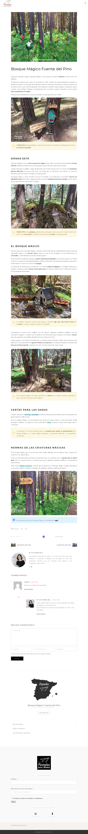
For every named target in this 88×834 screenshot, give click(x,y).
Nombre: (14, 779)
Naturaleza (16, 529)
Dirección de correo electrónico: (22, 788)
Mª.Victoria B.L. (17, 536)
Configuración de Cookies (43, 832)
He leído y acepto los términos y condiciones (28, 798)
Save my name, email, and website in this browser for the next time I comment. (32, 653)
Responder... (29, 589)
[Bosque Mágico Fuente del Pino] (44, 37)
